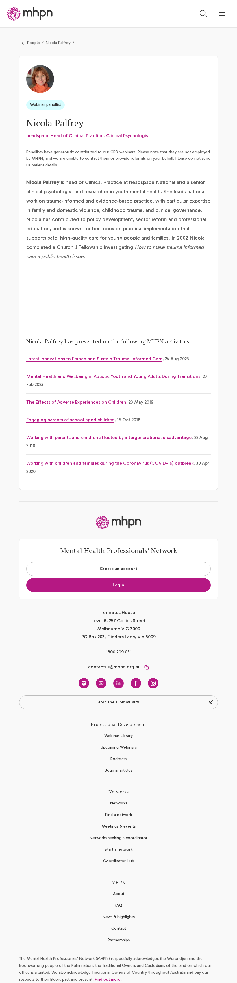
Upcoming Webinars (119, 747)
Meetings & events (119, 826)
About (118, 893)
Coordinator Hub (118, 861)
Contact (118, 928)
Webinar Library (118, 735)
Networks (118, 803)
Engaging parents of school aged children (70, 419)
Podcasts (118, 758)
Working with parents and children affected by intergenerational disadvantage (109, 437)
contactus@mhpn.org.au (114, 667)
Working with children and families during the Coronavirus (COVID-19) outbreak (109, 463)
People (33, 42)
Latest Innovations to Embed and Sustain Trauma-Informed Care (94, 358)
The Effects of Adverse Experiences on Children (76, 402)
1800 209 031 (119, 652)
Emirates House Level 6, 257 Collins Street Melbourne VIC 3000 (118, 620)
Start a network (118, 849)
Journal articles (118, 770)
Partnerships (119, 940)
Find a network (118, 814)
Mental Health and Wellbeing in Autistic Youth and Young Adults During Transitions (113, 376)
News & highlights (119, 916)
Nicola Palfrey (58, 42)
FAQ (118, 905)
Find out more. (108, 979)
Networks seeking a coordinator (118, 837)
